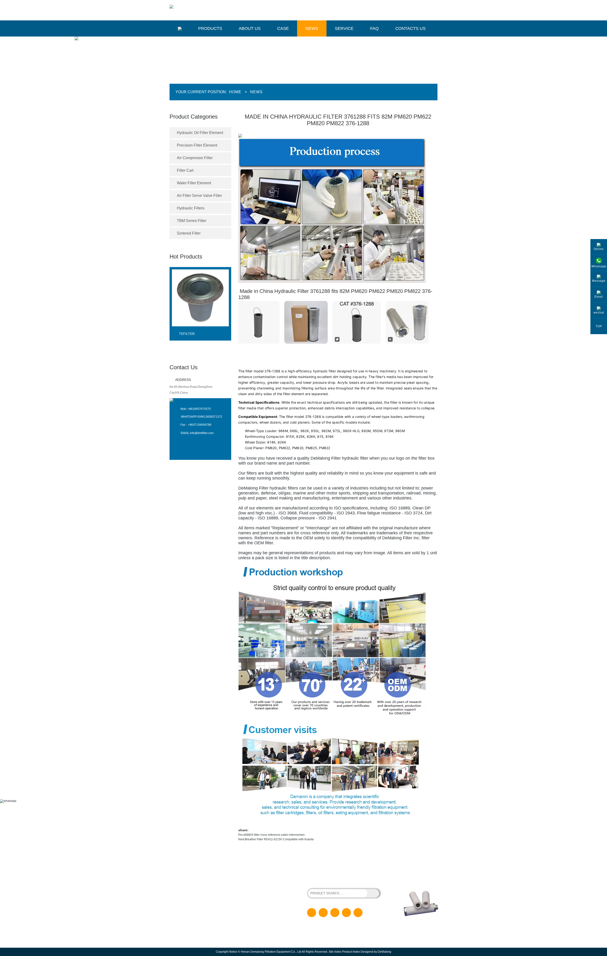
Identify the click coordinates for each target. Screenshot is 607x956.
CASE (252, 897)
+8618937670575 (199, 409)
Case (283, 28)
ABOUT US (255, 889)
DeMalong (384, 951)
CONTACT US (257, 927)
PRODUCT (255, 881)
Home (235, 92)
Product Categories (194, 116)
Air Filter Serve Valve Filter (199, 196)
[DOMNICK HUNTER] (200, 330)
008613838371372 (209, 416)
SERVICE (254, 912)
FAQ (374, 28)
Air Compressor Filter (195, 158)
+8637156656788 (199, 424)
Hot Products (186, 256)
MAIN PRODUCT (192, 868)
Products (210, 28)
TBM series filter (191, 221)
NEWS (252, 904)
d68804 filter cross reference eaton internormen (274, 834)
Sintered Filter (189, 233)
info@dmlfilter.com (202, 433)
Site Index (335, 951)
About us (250, 28)
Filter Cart (185, 170)
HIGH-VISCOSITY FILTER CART (354, 875)
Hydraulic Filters (190, 208)
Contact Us (184, 367)
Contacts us (410, 28)
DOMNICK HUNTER (194, 334)
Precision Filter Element (197, 145)
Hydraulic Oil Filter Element (200, 133)
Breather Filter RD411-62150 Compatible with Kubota (279, 839)
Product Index (351, 951)
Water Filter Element (194, 183)
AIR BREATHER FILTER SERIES (328, 879)
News (311, 28)
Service (344, 28)
